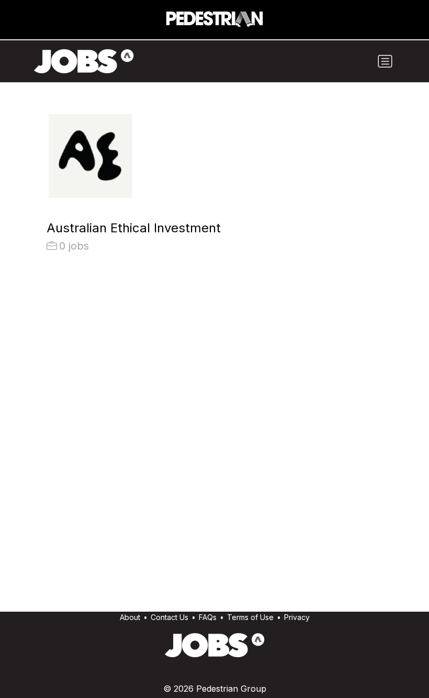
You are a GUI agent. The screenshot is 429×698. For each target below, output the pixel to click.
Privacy (297, 617)
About (130, 617)
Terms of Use (250, 617)
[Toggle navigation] (385, 61)
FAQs (208, 617)
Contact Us (169, 617)
